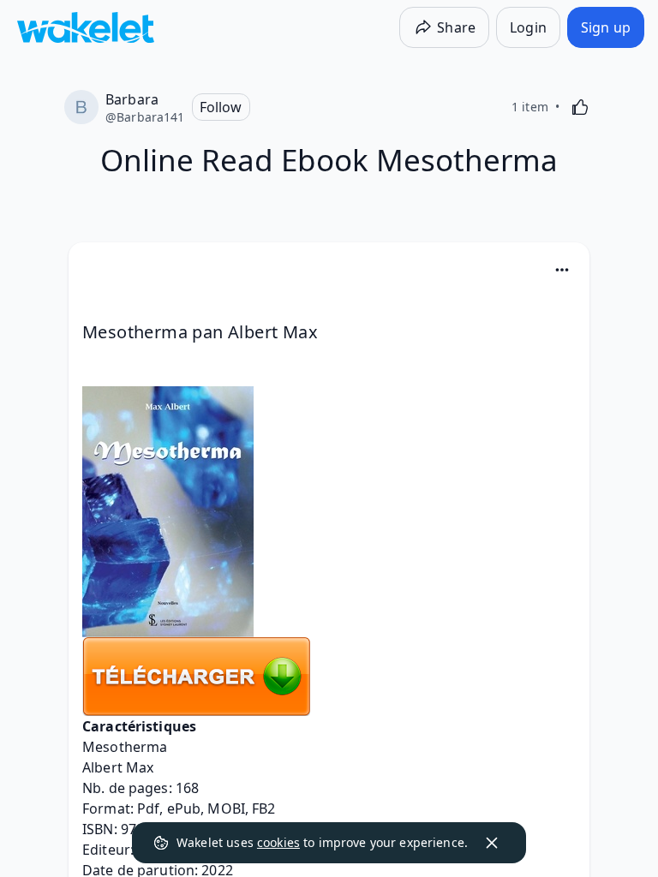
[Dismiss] (491, 842)
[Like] (580, 107)
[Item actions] (562, 269)
